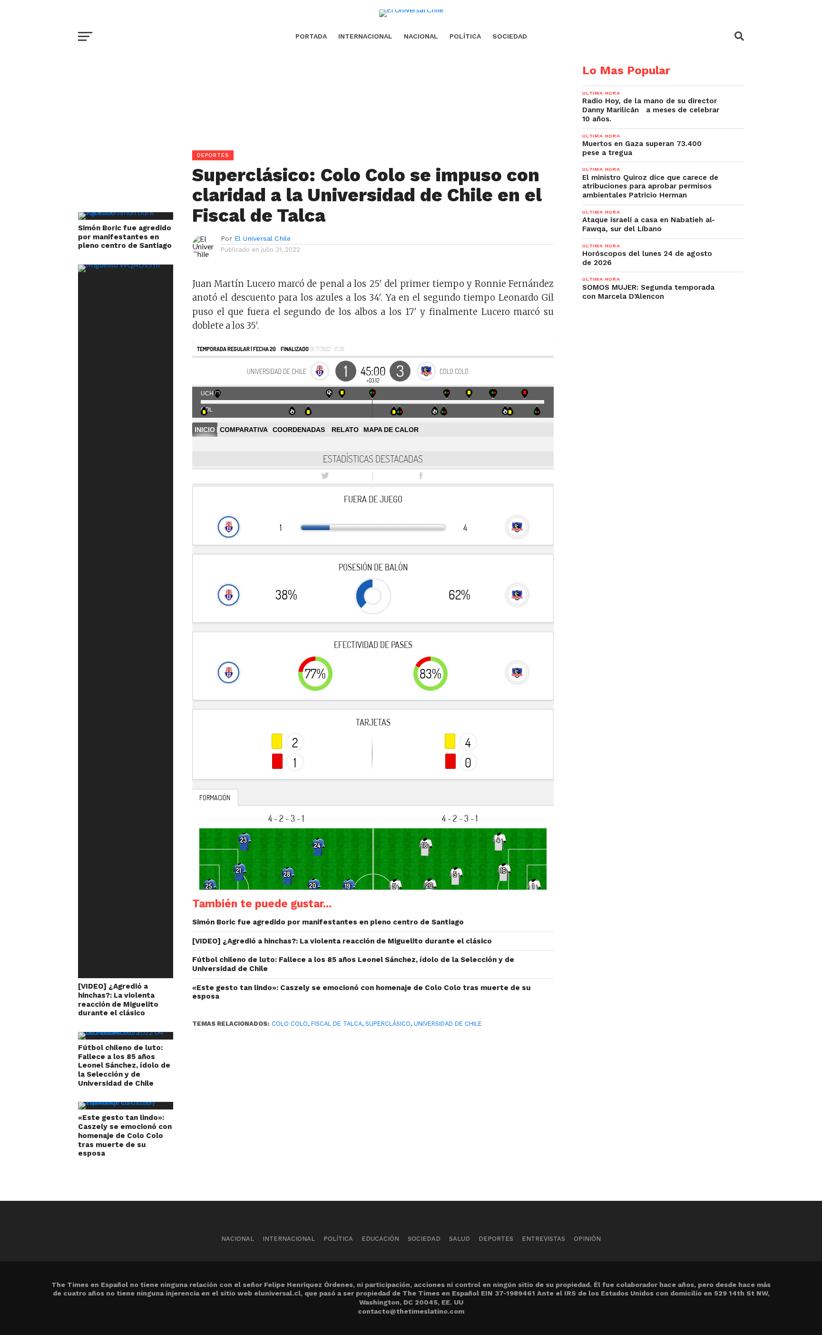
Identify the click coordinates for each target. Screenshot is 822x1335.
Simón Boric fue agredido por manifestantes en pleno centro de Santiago (125, 237)
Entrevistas (543, 1238)
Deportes (496, 1238)
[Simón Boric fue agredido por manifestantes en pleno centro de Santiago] (125, 211)
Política (465, 36)
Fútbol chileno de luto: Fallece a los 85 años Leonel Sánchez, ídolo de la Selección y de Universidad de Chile (124, 1065)
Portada (311, 36)
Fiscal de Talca (336, 1023)
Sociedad (509, 36)
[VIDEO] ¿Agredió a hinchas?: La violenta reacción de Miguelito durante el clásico (118, 999)
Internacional (365, 36)
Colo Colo (290, 1023)
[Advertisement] (316, 131)
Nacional (421, 36)
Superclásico (388, 1023)
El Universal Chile (263, 238)
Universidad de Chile (448, 1023)
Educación (380, 1238)
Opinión (587, 1238)
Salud (459, 1238)
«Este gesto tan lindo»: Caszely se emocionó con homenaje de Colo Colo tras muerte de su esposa (125, 1135)
